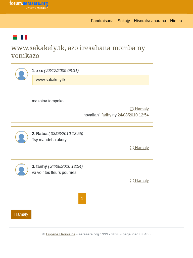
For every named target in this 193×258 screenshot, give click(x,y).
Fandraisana (102, 21)
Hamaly (141, 109)
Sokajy (124, 21)
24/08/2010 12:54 (133, 115)
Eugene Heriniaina (60, 234)
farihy (106, 115)
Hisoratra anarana (150, 21)
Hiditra (176, 21)
